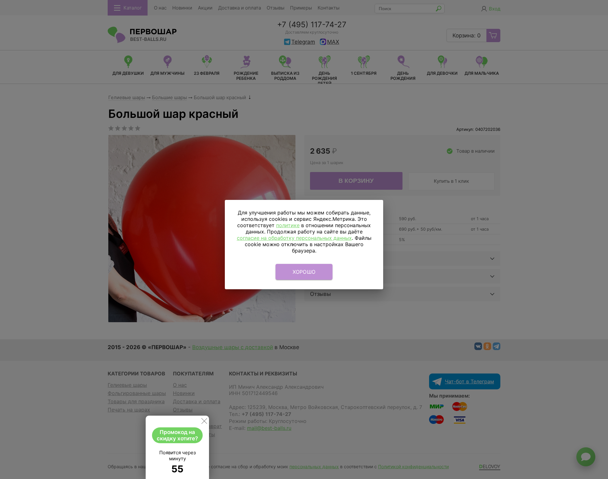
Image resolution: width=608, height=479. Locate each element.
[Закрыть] (204, 422)
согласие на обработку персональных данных (294, 238)
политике (288, 225)
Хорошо (304, 272)
